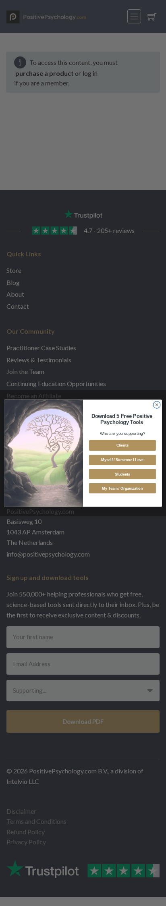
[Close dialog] (156, 404)
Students (123, 474)
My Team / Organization (122, 488)
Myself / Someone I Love (122, 460)
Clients (122, 445)
